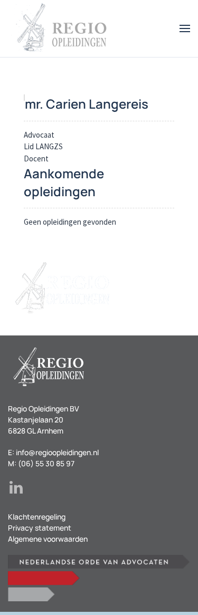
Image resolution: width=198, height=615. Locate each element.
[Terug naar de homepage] (61, 28)
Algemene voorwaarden (48, 539)
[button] (185, 28)
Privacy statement (39, 528)
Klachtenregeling (36, 517)
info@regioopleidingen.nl (57, 452)
